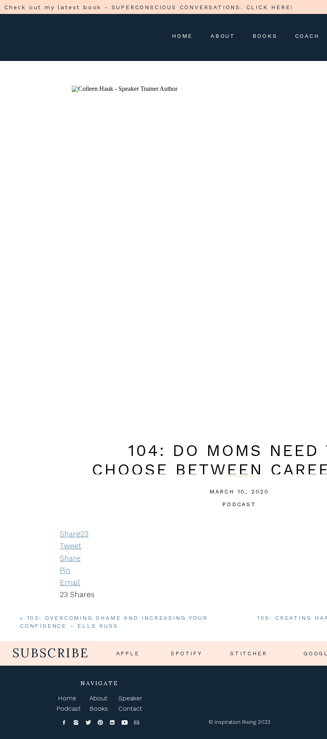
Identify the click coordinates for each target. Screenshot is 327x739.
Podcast (239, 504)
